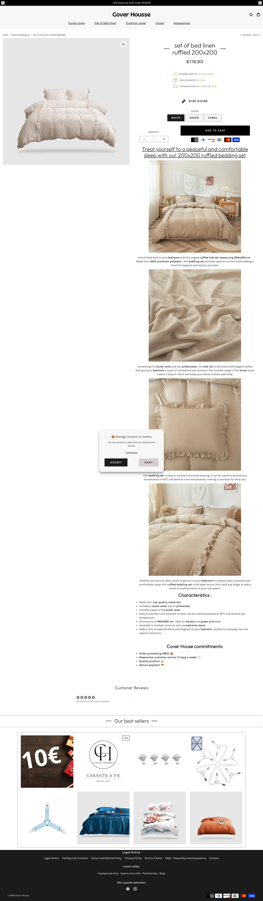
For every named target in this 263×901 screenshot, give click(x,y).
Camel (213, 117)
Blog (162, 873)
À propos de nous (108, 873)
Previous (246, 35)
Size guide (198, 101)
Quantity (153, 132)
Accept (116, 462)
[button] (3, 3)
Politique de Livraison (75, 858)
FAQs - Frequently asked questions (185, 858)
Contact (214, 858)
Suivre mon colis (131, 873)
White (175, 117)
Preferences (131, 452)
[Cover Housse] (131, 14)
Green (194, 117)
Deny (149, 462)
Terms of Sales (153, 858)
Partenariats (149, 873)
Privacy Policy (133, 858)
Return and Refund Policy (106, 858)
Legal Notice (51, 858)
